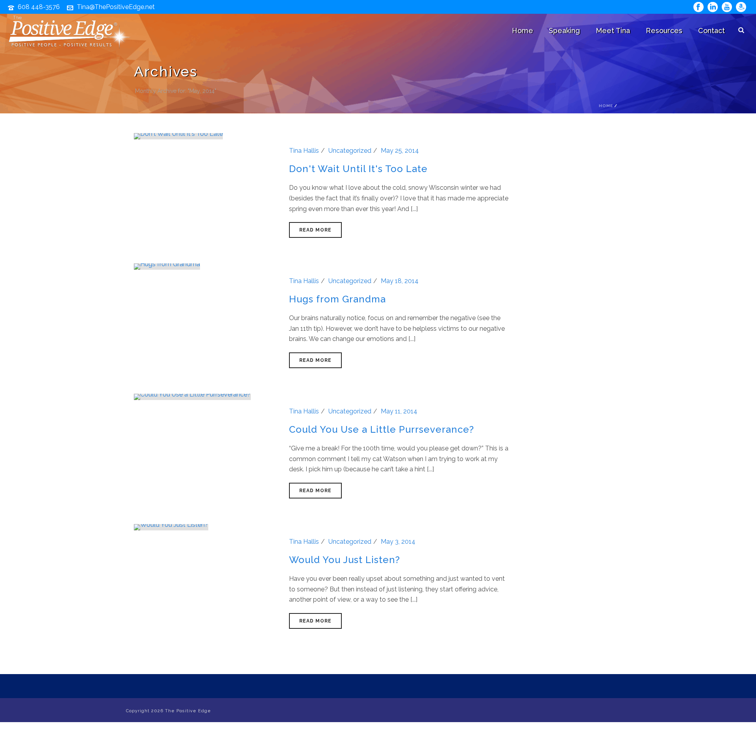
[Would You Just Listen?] (171, 526)
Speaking (564, 30)
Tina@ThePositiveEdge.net (116, 7)
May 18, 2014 (400, 281)
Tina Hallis (304, 150)
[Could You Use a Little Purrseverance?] (192, 396)
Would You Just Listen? (344, 559)
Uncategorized (349, 150)
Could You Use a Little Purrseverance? (381, 429)
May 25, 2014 (400, 150)
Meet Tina (613, 30)
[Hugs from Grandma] (167, 266)
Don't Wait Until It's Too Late (358, 168)
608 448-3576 (39, 7)
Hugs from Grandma (337, 299)
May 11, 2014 (399, 411)
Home (522, 30)
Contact (711, 30)
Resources (664, 30)
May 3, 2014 (398, 541)
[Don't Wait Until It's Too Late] (178, 135)
